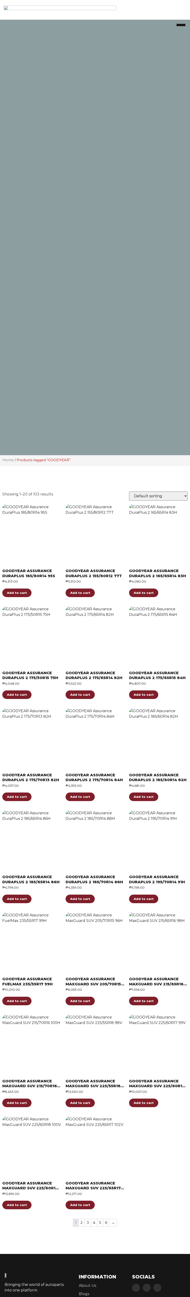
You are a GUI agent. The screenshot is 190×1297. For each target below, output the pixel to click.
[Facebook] (136, 1288)
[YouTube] (157, 1288)
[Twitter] (147, 1288)
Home (8, 460)
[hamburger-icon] (181, 25)
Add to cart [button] (17, 593)
